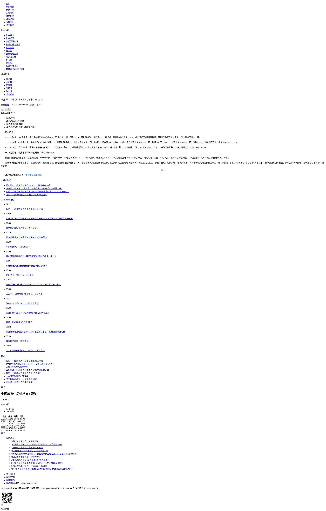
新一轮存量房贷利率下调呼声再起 (27, 448)
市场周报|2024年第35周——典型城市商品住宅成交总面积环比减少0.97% (44, 454)
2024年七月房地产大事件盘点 (19, 382)
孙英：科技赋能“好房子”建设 (19, 322)
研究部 (9, 85)
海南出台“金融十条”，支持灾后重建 (22, 303)
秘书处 (9, 60)
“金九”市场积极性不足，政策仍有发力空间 (25, 351)
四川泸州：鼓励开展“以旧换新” (20, 275)
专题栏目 (10, 22)
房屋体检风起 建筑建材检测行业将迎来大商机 (26, 266)
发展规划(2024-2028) (15, 69)
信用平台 (10, 10)
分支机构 (10, 94)
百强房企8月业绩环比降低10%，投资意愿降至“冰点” (29, 364)
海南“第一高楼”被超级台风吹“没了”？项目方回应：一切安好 (33, 285)
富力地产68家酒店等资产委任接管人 (22, 228)
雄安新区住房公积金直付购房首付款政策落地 (26, 237)
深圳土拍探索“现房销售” (17, 367)
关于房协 (10, 25)
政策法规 (10, 19)
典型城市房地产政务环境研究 (25, 441)
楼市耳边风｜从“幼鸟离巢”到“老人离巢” (30, 460)
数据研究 (10, 16)
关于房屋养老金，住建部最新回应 (21, 379)
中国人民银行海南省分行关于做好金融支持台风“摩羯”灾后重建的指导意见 (39, 219)
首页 (8, 4)
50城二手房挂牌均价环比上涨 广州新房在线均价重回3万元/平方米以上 (37, 192)
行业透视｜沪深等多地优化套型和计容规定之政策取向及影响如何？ (43, 469)
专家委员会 (11, 57)
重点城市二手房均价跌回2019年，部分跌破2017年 (28, 185)
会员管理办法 (12, 41)
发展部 (9, 88)
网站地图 (10, 483)
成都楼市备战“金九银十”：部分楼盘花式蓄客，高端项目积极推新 (35, 332)
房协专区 (10, 7)
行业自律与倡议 (13, 44)
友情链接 (10, 480)
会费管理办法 (12, 54)
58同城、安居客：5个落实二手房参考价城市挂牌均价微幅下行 (34, 188)
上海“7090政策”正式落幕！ (18, 376)
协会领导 (10, 38)
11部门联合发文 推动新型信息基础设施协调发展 (27, 313)
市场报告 (5, 105)
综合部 (9, 79)
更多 (13, 200)
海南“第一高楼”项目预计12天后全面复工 (24, 294)
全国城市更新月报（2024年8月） (27, 457)
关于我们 (10, 474)
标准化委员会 (12, 66)
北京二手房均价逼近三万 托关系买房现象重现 (26, 195)
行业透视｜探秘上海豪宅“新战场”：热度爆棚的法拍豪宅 (37, 463)
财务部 (9, 91)
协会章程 (10, 48)
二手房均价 (6, 180)
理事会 (9, 51)
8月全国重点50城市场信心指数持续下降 (30, 451)
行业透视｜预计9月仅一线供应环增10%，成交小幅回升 (37, 444)
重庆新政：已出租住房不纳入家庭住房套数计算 (27, 370)
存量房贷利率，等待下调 (17, 341)
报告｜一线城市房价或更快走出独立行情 (24, 209)
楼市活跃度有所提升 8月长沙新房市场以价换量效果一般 (31, 256)
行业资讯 (10, 13)
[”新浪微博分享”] (2, 110)
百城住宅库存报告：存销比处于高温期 (29, 466)
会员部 (9, 82)
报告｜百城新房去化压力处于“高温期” (23, 373)
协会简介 (10, 35)
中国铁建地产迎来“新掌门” (18, 247)
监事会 (9, 63)
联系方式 (10, 477)
